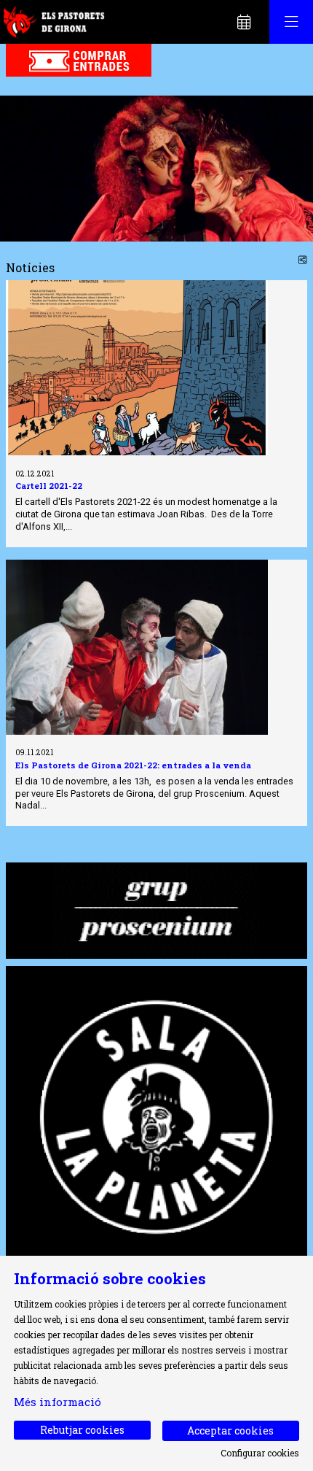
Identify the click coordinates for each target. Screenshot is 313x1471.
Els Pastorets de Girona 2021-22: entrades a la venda (133, 765)
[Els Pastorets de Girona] (55, 22)
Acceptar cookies (230, 1430)
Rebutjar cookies (82, 1430)
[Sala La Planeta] (156, 1115)
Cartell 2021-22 (48, 485)
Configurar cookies (260, 1452)
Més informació (57, 1401)
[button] (29, 168)
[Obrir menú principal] (291, 22)
